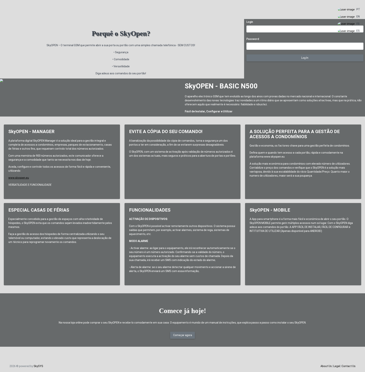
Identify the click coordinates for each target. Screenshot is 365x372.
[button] (349, 9)
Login (249, 21)
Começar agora (182, 335)
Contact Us (348, 366)
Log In (304, 57)
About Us (326, 366)
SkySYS (38, 366)
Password (252, 38)
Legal (336, 366)
